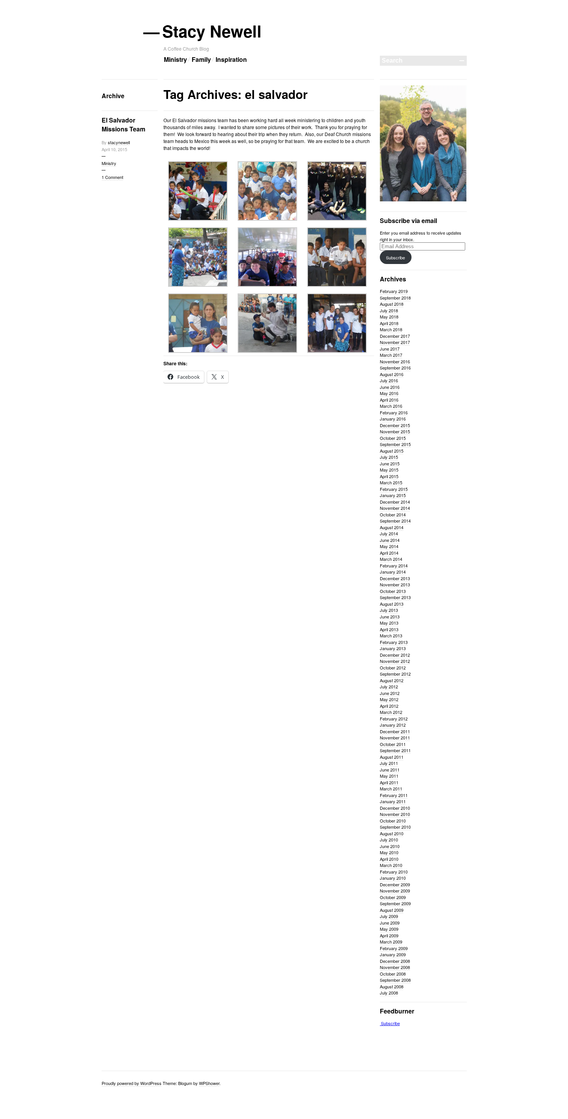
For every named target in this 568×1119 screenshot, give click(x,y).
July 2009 (389, 916)
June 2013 (390, 616)
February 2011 (394, 795)
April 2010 (389, 859)
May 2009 (389, 929)
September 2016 (395, 367)
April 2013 (389, 629)
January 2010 (393, 878)
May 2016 (389, 393)
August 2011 (391, 757)
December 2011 (395, 731)
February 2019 (394, 291)
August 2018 (391, 304)
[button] (198, 192)
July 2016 (389, 380)
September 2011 (395, 750)
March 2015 (391, 482)
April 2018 (389, 323)
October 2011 (393, 744)
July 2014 (389, 533)
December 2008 (395, 961)
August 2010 (391, 833)
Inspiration (231, 59)
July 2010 (389, 839)
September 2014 (395, 521)
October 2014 (393, 514)
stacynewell (119, 142)
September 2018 (395, 298)
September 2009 (395, 903)
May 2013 (389, 623)
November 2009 (395, 890)
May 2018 (389, 316)
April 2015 (389, 476)
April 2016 (389, 400)
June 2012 (390, 693)
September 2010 (395, 827)
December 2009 (395, 884)
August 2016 (391, 374)
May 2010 (389, 852)
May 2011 (389, 776)
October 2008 (393, 974)
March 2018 (391, 329)
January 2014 (393, 572)
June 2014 (390, 540)
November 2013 (395, 584)
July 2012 (389, 686)
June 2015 (390, 463)
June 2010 (390, 846)
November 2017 (395, 342)
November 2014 (395, 508)
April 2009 (389, 935)
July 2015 (389, 457)
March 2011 (391, 788)
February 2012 (394, 718)
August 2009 (391, 910)
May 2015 (389, 470)
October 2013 (393, 591)
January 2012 (393, 725)
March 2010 (391, 865)
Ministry (175, 59)
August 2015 (391, 451)
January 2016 (393, 419)
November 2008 (395, 967)
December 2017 (395, 336)
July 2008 (389, 993)
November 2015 (395, 431)
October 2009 (393, 897)
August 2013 (391, 604)
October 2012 (393, 667)
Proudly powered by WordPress (132, 1083)
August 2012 (391, 680)
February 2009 (394, 948)
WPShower (209, 1083)
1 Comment (112, 177)
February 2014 (394, 565)
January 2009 (393, 954)
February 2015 (394, 489)
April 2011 (389, 782)
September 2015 (395, 444)
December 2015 (395, 425)
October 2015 (393, 438)
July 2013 (389, 610)
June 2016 (390, 387)
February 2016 (394, 412)
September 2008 (395, 980)
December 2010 (395, 808)
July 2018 (389, 310)
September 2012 (395, 674)
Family (201, 59)
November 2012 (395, 661)
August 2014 (391, 527)
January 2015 (393, 495)
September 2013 (395, 597)
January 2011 (393, 801)
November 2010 (395, 814)
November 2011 (395, 737)
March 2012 (391, 712)
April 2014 (389, 553)
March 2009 (391, 941)
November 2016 (395, 361)
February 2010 (394, 872)
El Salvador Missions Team (123, 124)
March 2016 (391, 406)
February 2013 (394, 642)
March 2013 (391, 635)
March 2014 (391, 559)
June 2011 (390, 769)
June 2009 (390, 923)
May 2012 (389, 699)
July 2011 (389, 763)
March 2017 (391, 355)
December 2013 (395, 578)
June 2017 (390, 349)
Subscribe (395, 257)
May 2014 (389, 546)
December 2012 (395, 655)
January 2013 (393, 648)
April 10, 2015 (114, 149)
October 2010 (393, 821)
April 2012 (389, 706)
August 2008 (391, 986)
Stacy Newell (212, 31)
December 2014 (395, 502)
